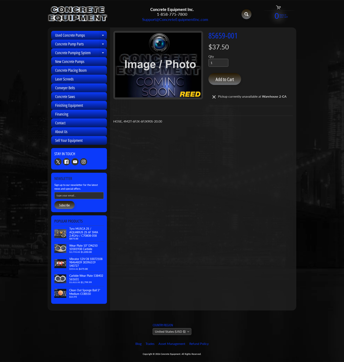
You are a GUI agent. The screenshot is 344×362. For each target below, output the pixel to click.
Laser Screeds (64, 79)
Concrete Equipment (170, 354)
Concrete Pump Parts (81, 44)
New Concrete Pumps (69, 61)
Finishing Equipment (69, 105)
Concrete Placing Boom (71, 70)
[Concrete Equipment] (78, 14)
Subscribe (64, 205)
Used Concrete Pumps (81, 36)
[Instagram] (83, 161)
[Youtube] (75, 161)
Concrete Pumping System (81, 53)
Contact (60, 123)
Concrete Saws (65, 96)
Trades (150, 343)
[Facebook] (66, 161)
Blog (138, 343)
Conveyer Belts (65, 87)
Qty (211, 56)
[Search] (246, 14)
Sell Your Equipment (69, 140)
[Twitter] (58, 161)
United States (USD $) (170, 331)
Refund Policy (199, 343)
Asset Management (171, 343)
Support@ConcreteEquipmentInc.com (172, 19)
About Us (61, 131)
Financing (61, 114)
